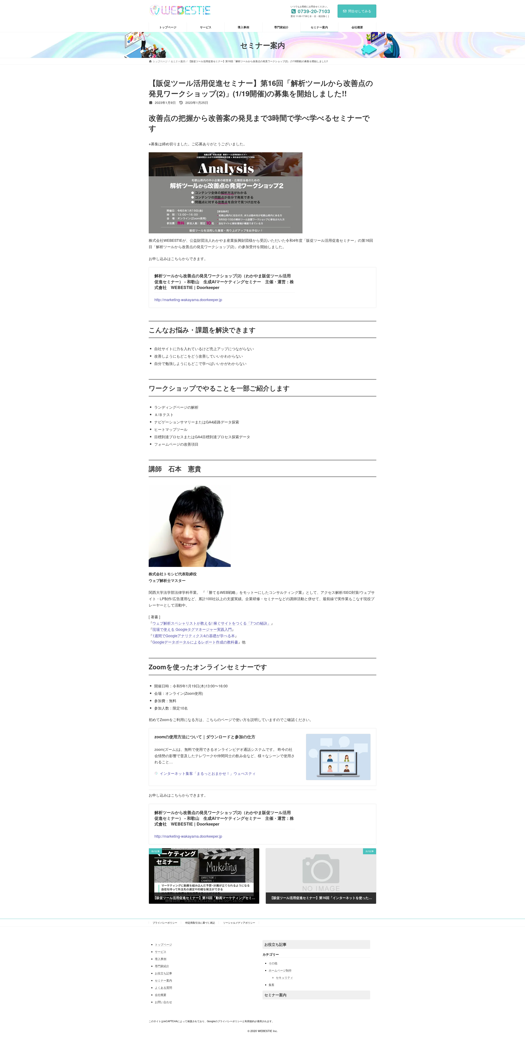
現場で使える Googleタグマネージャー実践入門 (192, 629)
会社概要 (160, 995)
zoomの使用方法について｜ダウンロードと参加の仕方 (204, 737)
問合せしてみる (359, 11)
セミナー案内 (163, 980)
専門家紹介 (162, 966)
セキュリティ (284, 977)
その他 (273, 963)
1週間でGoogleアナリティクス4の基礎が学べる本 (193, 635)
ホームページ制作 (280, 970)
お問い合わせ (163, 1002)
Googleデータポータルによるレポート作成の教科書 (195, 642)
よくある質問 (163, 987)
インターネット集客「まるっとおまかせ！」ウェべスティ (208, 773)
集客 (271, 985)
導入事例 (160, 959)
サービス (160, 952)
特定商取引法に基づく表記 (200, 922)
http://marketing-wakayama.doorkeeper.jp (188, 299)
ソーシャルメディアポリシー (239, 922)
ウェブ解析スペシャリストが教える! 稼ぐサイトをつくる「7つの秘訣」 (211, 623)
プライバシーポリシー (165, 922)
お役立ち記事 (163, 973)
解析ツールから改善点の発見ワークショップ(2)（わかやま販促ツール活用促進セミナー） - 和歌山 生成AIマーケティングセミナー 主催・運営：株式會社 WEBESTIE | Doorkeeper (224, 281)
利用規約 (250, 1021)
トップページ (163, 944)
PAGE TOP (510, 1004)
